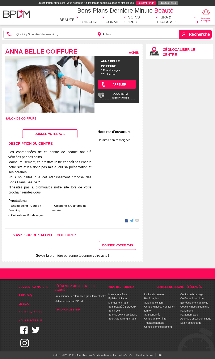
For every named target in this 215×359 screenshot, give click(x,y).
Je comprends (146, 2)
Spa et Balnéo (152, 314)
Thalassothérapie (154, 322)
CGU (160, 354)
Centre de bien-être (155, 318)
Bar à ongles (151, 298)
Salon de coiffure (20, 118)
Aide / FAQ (25, 295)
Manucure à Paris (118, 302)
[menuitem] (67, 20)
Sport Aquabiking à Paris (122, 318)
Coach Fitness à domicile (194, 306)
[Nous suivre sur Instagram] (25, 345)
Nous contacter (30, 312)
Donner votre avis (50, 133)
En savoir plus (168, 2)
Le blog (24, 303)
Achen (134, 52)
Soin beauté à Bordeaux (122, 306)
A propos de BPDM (67, 309)
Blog (202, 22)
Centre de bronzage (191, 294)
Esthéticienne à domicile (194, 302)
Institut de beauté (154, 294)
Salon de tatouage (190, 322)
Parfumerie (186, 310)
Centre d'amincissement (158, 326)
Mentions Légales (144, 354)
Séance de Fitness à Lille (122, 314)
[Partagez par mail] (137, 221)
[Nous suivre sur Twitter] (35, 332)
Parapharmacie (189, 314)
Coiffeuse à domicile (192, 298)
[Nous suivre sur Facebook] (24, 332)
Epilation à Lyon (117, 298)
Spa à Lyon (114, 310)
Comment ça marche (33, 286)
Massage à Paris (117, 294)
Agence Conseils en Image (195, 318)
